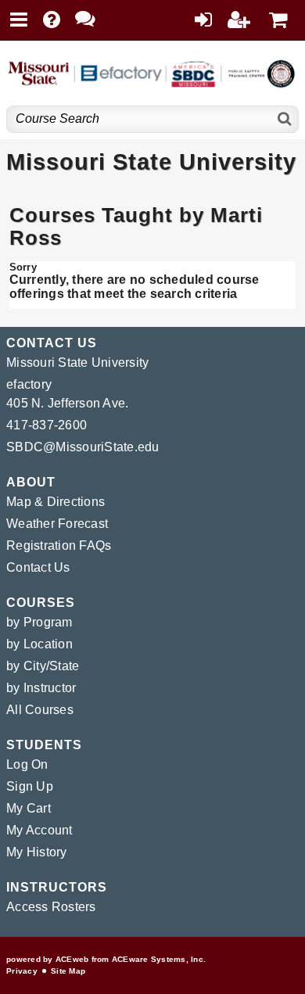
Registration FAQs (58, 545)
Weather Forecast (57, 523)
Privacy (22, 971)
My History (36, 852)
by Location (39, 644)
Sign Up (29, 786)
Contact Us (38, 567)
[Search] (285, 119)
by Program (39, 622)
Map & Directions (55, 501)
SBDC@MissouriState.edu (83, 447)
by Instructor (41, 687)
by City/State (42, 666)
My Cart (28, 808)
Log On (27, 764)
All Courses (40, 709)
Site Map (68, 971)
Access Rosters (51, 906)
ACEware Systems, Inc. (159, 959)
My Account (39, 830)
